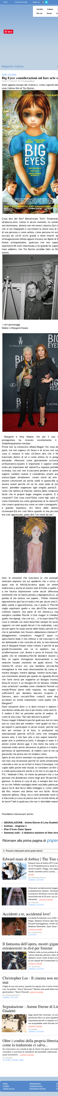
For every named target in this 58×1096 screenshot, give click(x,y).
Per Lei (39, 13)
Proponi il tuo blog (21, 2)
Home (5, 2)
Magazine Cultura (13, 66)
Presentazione (35, 1084)
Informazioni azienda (38, 1089)
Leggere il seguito (46, 899)
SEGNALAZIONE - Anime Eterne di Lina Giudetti (31, 822)
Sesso (49, 13)
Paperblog (15, 11)
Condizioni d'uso (36, 1086)
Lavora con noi (8, 1089)
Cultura (50, 9)
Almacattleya (29, 81)
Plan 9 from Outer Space (17, 829)
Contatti (6, 1086)
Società (40, 9)
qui (26, 744)
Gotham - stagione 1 (15, 826)
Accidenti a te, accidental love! (27, 913)
